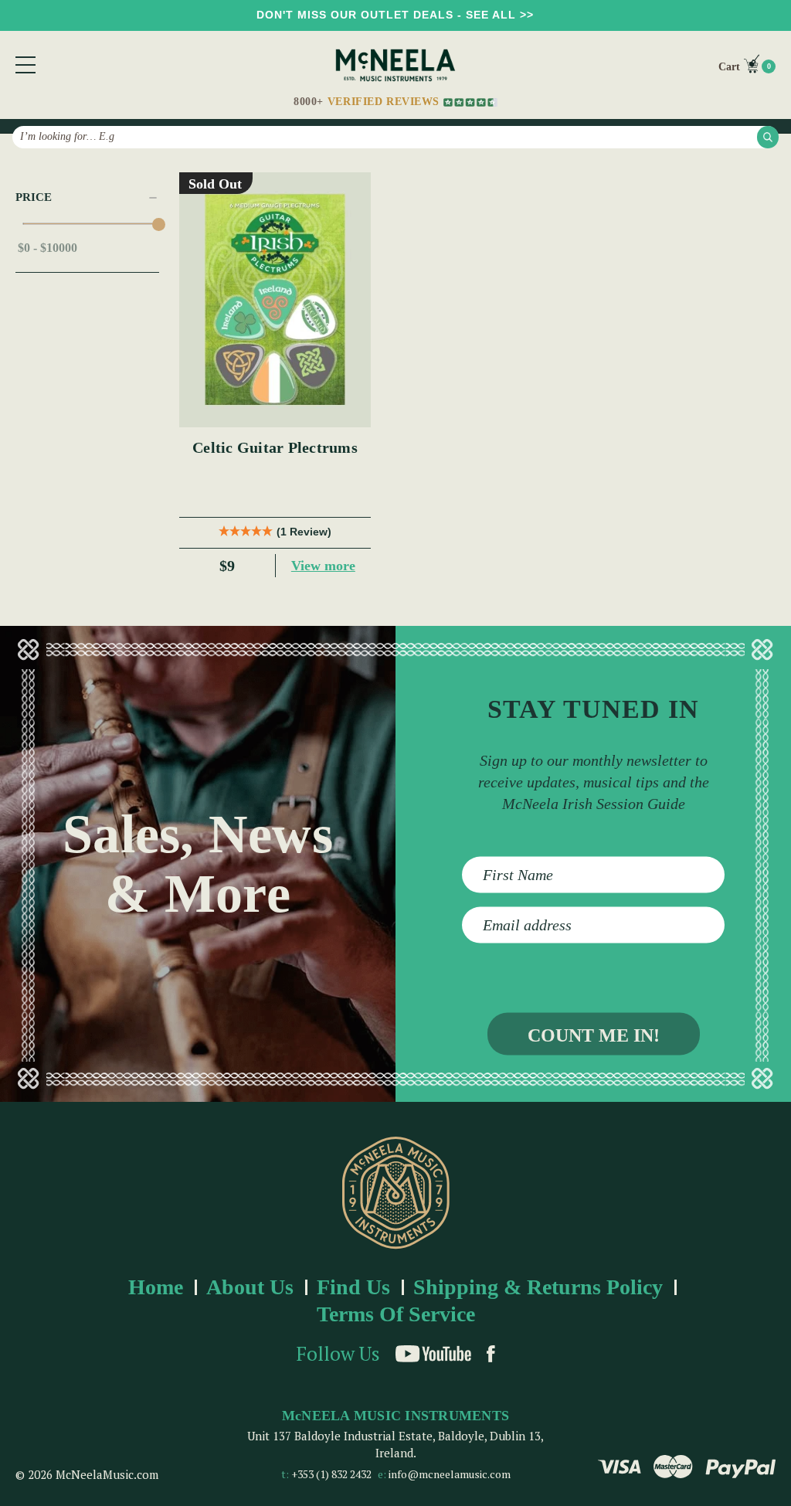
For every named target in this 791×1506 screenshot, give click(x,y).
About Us (250, 1287)
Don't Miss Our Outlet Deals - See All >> (395, 14)
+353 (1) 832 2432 (331, 1474)
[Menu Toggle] (25, 64)
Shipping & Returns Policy (538, 1287)
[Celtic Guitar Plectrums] (274, 299)
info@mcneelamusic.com (450, 1474)
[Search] (767, 136)
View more (323, 565)
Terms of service (396, 1314)
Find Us (353, 1287)
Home (155, 1287)
